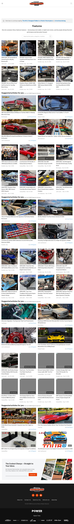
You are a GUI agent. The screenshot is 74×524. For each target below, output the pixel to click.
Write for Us (46, 500)
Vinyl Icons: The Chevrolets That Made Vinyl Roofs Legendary (27, 371)
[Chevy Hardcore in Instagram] (33, 495)
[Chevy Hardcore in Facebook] (37, 495)
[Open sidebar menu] (2, 3)
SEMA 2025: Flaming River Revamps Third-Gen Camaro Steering (45, 293)
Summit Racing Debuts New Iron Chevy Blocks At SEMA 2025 (63, 85)
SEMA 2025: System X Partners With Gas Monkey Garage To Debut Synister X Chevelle (64, 293)
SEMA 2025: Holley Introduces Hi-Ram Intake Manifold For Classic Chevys (9, 293)
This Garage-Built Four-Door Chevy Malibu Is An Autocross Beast (27, 397)
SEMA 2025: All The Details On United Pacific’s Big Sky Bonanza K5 (9, 59)
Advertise (54, 500)
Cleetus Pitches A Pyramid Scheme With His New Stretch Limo (46, 397)
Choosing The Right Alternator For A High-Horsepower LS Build (54, 240)
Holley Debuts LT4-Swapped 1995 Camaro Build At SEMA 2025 (45, 85)
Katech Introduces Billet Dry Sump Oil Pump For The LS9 (16, 344)
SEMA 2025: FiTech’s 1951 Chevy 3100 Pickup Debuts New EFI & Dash (46, 267)
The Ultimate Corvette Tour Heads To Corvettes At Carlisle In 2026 (55, 448)
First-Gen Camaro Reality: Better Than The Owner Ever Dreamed (54, 425)
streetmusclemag (60, 20)
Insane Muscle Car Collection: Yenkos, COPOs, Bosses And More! (54, 136)
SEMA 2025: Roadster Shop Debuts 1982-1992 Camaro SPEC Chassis (8, 189)
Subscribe (32, 474)
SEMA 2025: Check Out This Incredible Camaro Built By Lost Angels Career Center (28, 267)
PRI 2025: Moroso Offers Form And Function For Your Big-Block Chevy (9, 85)
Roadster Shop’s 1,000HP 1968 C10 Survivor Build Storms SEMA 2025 (28, 85)
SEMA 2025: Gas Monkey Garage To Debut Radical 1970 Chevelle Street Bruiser (9, 371)
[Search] (50, 36)
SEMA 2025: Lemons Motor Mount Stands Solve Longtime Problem (46, 189)
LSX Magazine (69, 116)
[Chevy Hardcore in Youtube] (40, 495)
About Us (19, 500)
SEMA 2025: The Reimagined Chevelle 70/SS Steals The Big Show (64, 163)
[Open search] (71, 3)
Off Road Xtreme (32, 116)
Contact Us (27, 500)
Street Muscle (70, 138)
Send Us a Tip (36, 500)
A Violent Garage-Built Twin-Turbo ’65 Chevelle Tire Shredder (63, 371)
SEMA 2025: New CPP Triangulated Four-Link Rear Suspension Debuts (63, 267)
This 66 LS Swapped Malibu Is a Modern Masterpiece (37, 20)
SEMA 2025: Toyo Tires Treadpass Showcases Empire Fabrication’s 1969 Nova (28, 293)
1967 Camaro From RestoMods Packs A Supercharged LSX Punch (64, 397)
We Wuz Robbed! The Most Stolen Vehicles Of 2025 (51, 216)
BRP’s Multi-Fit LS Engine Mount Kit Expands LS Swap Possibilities (18, 448)
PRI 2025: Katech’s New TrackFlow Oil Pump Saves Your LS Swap (28, 59)
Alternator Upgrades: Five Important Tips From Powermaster (17, 320)
